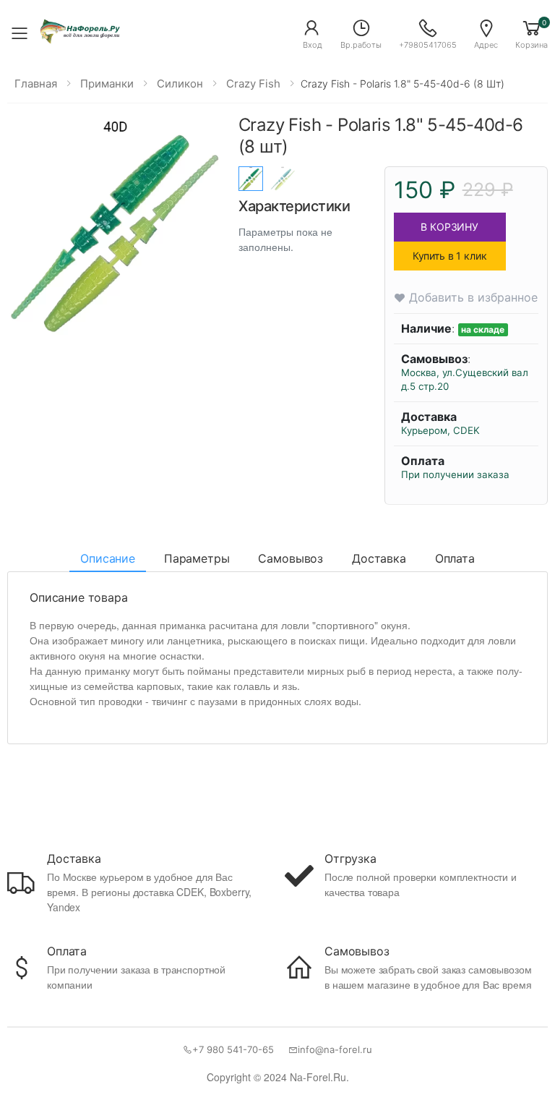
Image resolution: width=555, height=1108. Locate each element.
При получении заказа (455, 474)
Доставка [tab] (379, 558)
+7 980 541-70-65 (233, 1049)
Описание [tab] (107, 558)
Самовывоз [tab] (290, 558)
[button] (312, 33)
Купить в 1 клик (450, 256)
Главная (35, 83)
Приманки (107, 83)
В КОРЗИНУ (449, 227)
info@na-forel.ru (335, 1049)
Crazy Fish (253, 83)
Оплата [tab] (455, 558)
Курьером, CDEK (440, 430)
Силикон (180, 83)
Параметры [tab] (197, 558)
